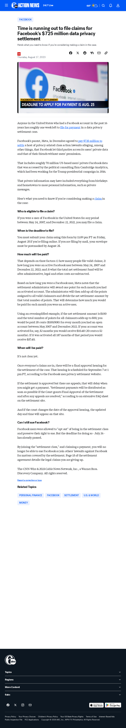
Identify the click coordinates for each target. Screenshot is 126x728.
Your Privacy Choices (27, 717)
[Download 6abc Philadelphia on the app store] (96, 705)
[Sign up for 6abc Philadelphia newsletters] (30, 705)
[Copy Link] (106, 53)
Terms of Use (91, 717)
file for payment (70, 127)
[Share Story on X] (77, 53)
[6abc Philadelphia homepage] (25, 5)
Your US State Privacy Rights (71, 717)
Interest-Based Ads (107, 717)
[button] (6, 5)
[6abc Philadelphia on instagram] (23, 705)
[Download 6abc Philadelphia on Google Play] (113, 705)
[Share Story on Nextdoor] (91, 53)
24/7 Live (48, 5)
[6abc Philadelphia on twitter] (15, 705)
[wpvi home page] (10, 660)
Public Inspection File (13, 720)
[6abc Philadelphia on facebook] (8, 705)
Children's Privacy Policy (48, 717)
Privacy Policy (10, 717)
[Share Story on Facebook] (70, 53)
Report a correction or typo (29, 480)
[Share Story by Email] (99, 53)
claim (98, 198)
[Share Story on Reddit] (84, 53)
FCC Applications (32, 720)
